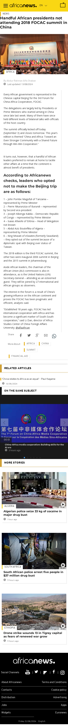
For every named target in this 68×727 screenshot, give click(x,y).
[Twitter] (37, 672)
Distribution (8, 697)
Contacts (6, 690)
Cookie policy (59, 690)
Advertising (60, 697)
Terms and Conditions (54, 682)
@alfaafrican (23, 327)
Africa (10, 72)
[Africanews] (23, 5)
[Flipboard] (45, 672)
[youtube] (28, 672)
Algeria (9, 506)
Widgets (6, 712)
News (6, 14)
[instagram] (62, 672)
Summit (31, 350)
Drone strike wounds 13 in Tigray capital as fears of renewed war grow (32, 634)
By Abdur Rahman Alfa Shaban (19, 81)
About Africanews (11, 682)
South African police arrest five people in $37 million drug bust (33, 573)
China (45, 343)
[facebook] (54, 672)
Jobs (4, 705)
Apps (64, 705)
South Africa (12, 567)
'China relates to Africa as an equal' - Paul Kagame (28, 379)
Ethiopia (9, 628)
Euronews (61, 712)
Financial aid (19, 356)
